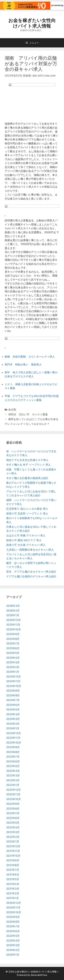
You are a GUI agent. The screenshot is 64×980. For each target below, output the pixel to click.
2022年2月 (12, 836)
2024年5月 (13, 709)
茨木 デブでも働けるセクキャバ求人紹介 (31, 571)
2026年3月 (13, 605)
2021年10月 (13, 855)
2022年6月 (13, 818)
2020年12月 (13, 902)
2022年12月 (13, 789)
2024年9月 (13, 690)
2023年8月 (13, 752)
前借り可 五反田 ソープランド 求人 (27, 513)
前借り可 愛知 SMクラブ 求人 (24, 540)
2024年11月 (13, 681)
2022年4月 (13, 827)
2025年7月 (12, 643)
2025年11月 (13, 624)
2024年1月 (12, 728)
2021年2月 (12, 893)
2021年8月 (12, 865)
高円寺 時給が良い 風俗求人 (23, 364)
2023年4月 (13, 770)
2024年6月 (13, 704)
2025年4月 (13, 657)
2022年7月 (12, 813)
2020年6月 (13, 931)
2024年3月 (13, 718)
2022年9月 (13, 803)
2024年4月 (13, 714)
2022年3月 (13, 832)
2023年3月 (13, 775)
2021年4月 (12, 884)
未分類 (12, 409)
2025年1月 (12, 671)
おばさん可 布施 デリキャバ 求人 (26, 535)
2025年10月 (13, 629)
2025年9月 (13, 634)
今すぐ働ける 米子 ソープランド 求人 (28, 464)
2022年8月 (12, 808)
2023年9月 (13, 747)
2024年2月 (13, 723)
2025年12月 (13, 620)
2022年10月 (13, 799)
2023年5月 (13, 766)
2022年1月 (12, 841)
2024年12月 (13, 676)
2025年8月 (12, 638)
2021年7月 (12, 869)
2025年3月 (13, 662)
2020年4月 (13, 940)
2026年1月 (12, 615)
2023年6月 (13, 761)
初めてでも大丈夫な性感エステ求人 (27, 460)
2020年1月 (12, 954)
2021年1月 (12, 898)
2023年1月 (12, 784)
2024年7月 (13, 700)
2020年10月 (13, 912)
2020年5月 (13, 935)
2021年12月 (13, 846)
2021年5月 (12, 879)
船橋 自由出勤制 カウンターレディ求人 (30, 356)
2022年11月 (13, 794)
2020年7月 (13, 926)
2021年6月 (12, 874)
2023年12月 (13, 733)
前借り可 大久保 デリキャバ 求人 (26, 544)
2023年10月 (13, 742)
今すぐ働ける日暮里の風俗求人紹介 (27, 478)
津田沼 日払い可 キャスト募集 (28, 414)
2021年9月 (12, 860)
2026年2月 (13, 610)
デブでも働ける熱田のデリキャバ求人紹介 (31, 576)
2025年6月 (13, 648)
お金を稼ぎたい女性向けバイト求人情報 (32, 23)
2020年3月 (13, 945)
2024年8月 (13, 695)
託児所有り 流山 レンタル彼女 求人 (27, 508)
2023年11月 (13, 737)
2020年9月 (13, 916)
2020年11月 (13, 907)
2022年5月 (12, 822)
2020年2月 (13, 950)
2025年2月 (12, 667)
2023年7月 (13, 756)
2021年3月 (12, 888)
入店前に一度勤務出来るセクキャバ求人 (30, 549)
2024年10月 (13, 686)
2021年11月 (13, 850)
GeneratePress (39, 975)
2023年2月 (13, 780)
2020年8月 (13, 921)
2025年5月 (12, 652)
